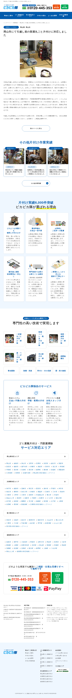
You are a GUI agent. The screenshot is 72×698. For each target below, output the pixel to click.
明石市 (31, 488)
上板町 (46, 548)
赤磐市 (32, 466)
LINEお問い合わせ (61, 655)
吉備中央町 (27, 473)
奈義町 (53, 469)
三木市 (55, 491)
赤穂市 (32, 491)
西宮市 (38, 488)
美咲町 (17, 473)
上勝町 (16, 545)
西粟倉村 (62, 469)
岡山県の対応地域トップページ (44, 473)
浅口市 (55, 466)
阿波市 (49, 542)
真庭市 (40, 466)
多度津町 (48, 523)
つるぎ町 (54, 548)
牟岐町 (56, 545)
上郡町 (61, 501)
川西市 (8, 495)
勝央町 (46, 469)
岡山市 (28, 27)
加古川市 (24, 491)
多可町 (8, 501)
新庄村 (31, 469)
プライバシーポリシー (61, 661)
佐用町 (8, 504)
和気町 (62, 466)
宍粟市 (34, 498)
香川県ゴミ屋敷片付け (46, 662)
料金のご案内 (8, 15)
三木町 (16, 523)
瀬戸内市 (24, 466)
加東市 (41, 498)
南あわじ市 (10, 498)
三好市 (64, 542)
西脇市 (40, 491)
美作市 (47, 466)
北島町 (23, 548)
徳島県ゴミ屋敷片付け (46, 666)
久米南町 (9, 473)
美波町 (64, 545)
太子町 (53, 501)
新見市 (8, 466)
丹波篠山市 (40, 495)
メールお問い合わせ (61, 653)
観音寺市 (41, 520)
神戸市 (8, 488)
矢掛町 (23, 469)
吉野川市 (41, 542)
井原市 (46, 463)
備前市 (16, 466)
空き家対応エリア (30, 15)
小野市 (16, 495)
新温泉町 (24, 504)
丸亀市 (16, 520)
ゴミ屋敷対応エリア (19, 15)
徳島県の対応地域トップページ (28, 551)
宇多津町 (24, 523)
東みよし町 (10, 551)
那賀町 (49, 545)
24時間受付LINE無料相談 (57, 578)
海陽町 (8, 548)
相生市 (8, 491)
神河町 (46, 501)
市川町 (31, 501)
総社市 (53, 463)
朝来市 (19, 498)
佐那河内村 (25, 545)
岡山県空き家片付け (46, 673)
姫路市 (16, 488)
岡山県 (22, 27)
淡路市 (26, 498)
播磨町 (23, 501)
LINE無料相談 (64, 6)
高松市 (8, 520)
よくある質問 (52, 15)
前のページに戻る (36, 128)
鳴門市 (16, 542)
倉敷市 (16, 463)
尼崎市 (23, 488)
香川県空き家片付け (46, 679)
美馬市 (56, 542)
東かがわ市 (59, 520)
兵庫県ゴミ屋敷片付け (46, 658)
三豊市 (8, 523)
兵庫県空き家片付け (46, 676)
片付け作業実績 (63, 15)
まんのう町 (58, 523)
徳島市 (8, 542)
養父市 (49, 495)
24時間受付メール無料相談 (45, 578)
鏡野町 (38, 469)
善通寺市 (32, 520)
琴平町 (40, 523)
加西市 (31, 495)
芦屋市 (53, 488)
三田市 (23, 495)
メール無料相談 (56, 6)
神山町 (41, 545)
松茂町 (16, 548)
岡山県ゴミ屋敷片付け (46, 655)
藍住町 (31, 548)
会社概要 (58, 658)
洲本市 (46, 488)
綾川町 (32, 523)
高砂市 (62, 491)
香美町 (16, 504)
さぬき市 (50, 520)
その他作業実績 (36, 183)
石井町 (34, 545)
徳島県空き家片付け (46, 681)
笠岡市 (38, 463)
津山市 (23, 463)
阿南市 (32, 542)
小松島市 (24, 542)
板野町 (38, 548)
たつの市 (50, 498)
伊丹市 (61, 488)
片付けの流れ (41, 15)
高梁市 (61, 463)
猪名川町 (59, 498)
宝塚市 (47, 491)
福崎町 (38, 501)
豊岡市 (16, 491)
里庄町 (16, 469)
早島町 (8, 469)
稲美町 (16, 501)
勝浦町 (8, 545)
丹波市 (56, 495)
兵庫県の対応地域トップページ (41, 504)
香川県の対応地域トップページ (17, 526)
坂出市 (23, 520)
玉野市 (31, 463)
